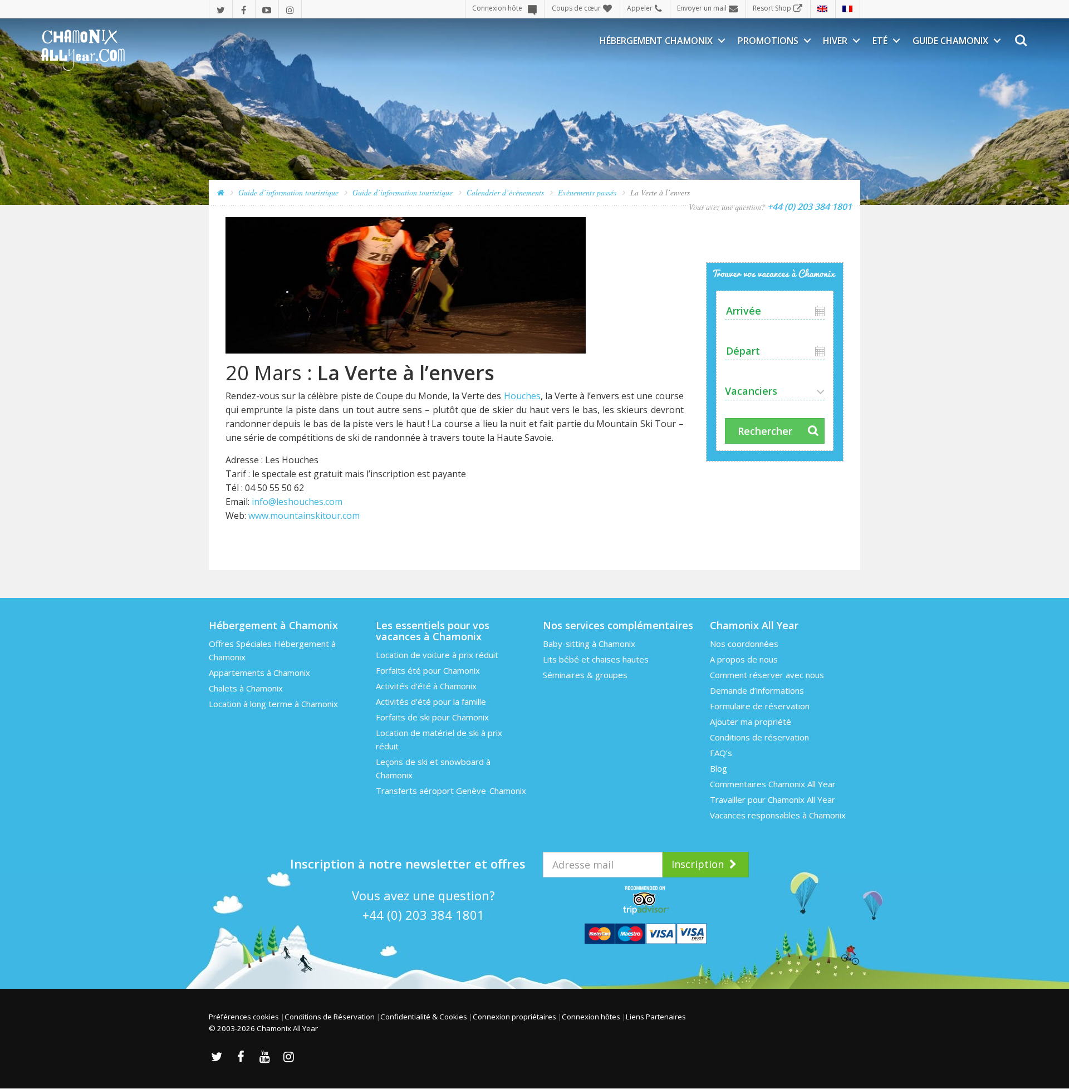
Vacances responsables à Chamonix (778, 815)
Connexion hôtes (591, 1017)
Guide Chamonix (950, 41)
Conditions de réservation (759, 737)
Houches (522, 396)
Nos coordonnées (744, 643)
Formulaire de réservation (760, 706)
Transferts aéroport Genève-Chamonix (451, 790)
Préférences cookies (244, 1017)
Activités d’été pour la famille (431, 701)
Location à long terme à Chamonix (273, 703)
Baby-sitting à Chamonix (589, 643)
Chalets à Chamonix (246, 688)
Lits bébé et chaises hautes (596, 659)
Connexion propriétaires (514, 1017)
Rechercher (765, 431)
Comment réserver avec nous (767, 674)
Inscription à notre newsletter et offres (408, 863)
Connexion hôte (497, 8)
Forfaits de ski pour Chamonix (432, 717)
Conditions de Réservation (330, 1017)
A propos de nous (744, 659)
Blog (718, 768)
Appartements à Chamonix (259, 672)
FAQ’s (721, 752)
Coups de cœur (576, 8)
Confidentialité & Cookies (423, 1017)
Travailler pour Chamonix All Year (772, 799)
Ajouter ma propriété (750, 721)
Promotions (768, 41)
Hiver (835, 41)
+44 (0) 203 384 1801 (423, 914)
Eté (879, 41)
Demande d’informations (757, 690)
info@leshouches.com (297, 502)
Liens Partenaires (656, 1017)
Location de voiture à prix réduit (437, 654)
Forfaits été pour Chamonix (428, 670)
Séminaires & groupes (585, 674)
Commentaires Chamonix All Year (773, 783)
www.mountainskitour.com (304, 515)
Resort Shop (772, 8)
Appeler (640, 8)
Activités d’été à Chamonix (426, 685)
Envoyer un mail (702, 8)
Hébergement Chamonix (656, 41)
